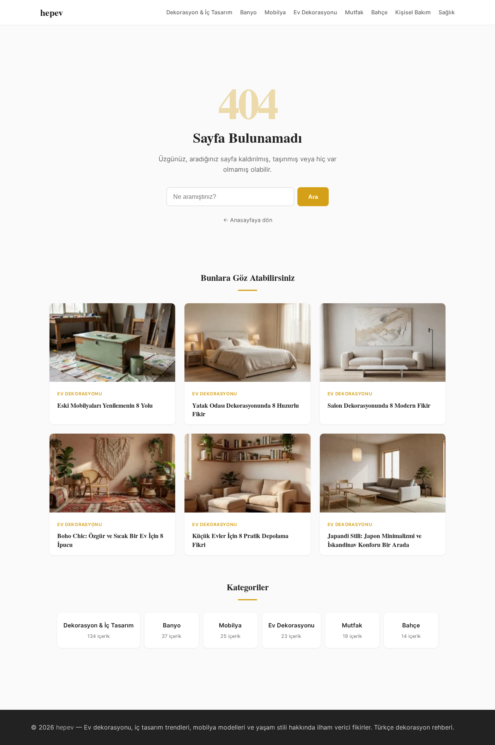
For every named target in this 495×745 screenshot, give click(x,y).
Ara (313, 196)
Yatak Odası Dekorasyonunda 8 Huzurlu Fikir (245, 409)
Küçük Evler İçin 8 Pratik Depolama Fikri (240, 539)
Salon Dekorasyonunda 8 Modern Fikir (379, 405)
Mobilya (275, 12)
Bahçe (379, 12)
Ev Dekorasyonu (315, 12)
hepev (51, 12)
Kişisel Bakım (413, 12)
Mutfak (354, 12)
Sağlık (447, 12)
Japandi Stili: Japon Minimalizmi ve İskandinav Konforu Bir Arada (375, 539)
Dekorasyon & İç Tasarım (199, 12)
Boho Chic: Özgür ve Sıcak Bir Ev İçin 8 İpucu (110, 539)
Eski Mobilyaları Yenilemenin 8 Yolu (105, 405)
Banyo (248, 12)
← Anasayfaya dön (247, 220)
